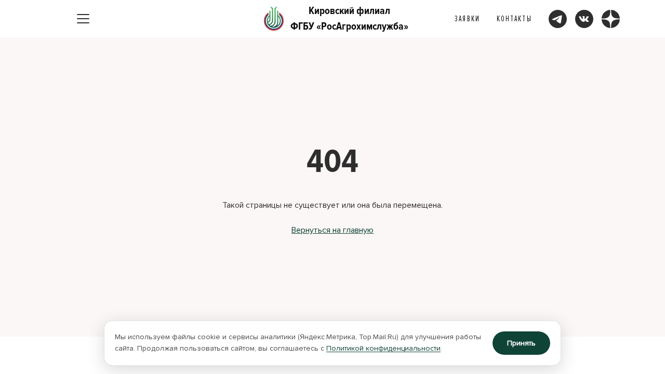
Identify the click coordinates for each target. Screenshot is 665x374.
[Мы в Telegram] (558, 19)
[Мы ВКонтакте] (584, 19)
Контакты (514, 18)
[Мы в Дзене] (611, 19)
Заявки (467, 18)
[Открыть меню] (83, 18)
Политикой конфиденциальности (383, 348)
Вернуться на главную (332, 230)
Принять (521, 343)
